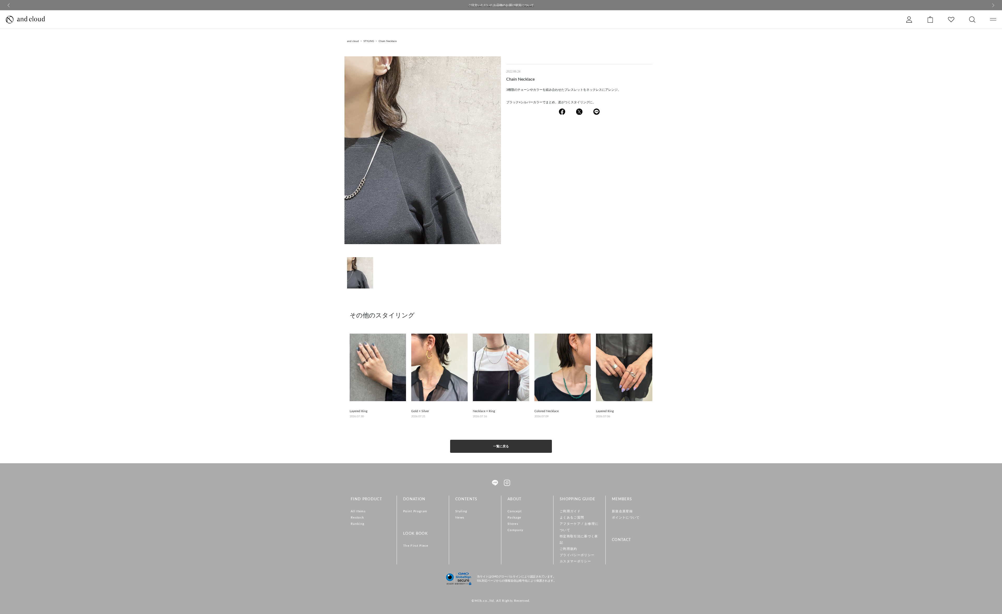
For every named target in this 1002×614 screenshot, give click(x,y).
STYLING (368, 41)
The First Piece (415, 545)
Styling (461, 511)
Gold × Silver (420, 411)
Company (515, 530)
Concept (515, 511)
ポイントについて (626, 517)
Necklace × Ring (484, 411)
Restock (357, 517)
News (459, 517)
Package (514, 517)
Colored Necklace (546, 411)
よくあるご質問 (572, 517)
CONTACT (621, 540)
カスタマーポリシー (575, 561)
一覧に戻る (501, 446)
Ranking (357, 523)
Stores (513, 523)
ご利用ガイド (570, 511)
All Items (358, 511)
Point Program (415, 511)
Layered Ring (358, 411)
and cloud (353, 41)
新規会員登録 (622, 511)
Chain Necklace (388, 41)
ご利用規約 (568, 548)
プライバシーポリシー (577, 555)
